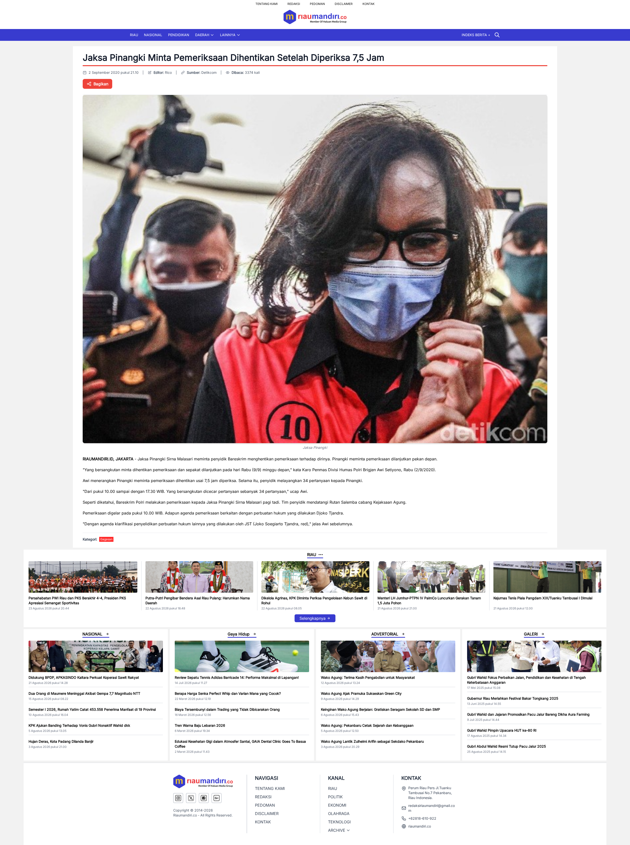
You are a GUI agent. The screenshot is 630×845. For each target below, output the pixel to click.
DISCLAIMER (344, 2)
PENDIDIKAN (178, 35)
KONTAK (368, 2)
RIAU (134, 35)
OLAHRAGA (338, 813)
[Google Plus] (216, 798)
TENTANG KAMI (266, 2)
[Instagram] (178, 798)
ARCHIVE (336, 830)
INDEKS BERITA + (476, 35)
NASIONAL (153, 35)
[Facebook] (204, 798)
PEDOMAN (317, 2)
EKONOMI (337, 805)
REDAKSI (293, 2)
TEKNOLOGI (339, 821)
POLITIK (335, 796)
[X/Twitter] (191, 798)
